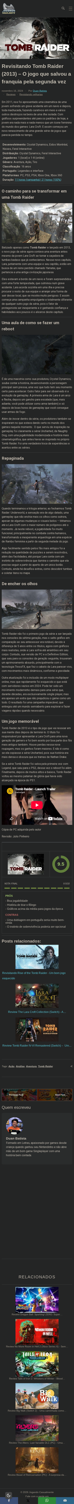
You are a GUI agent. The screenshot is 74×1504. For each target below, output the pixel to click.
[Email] (65, 1500)
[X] (28, 1500)
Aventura (31, 1066)
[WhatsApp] (47, 1500)
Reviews (10, 94)
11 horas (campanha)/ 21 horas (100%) (38, 179)
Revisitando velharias (31, 94)
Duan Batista (40, 90)
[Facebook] (9, 1500)
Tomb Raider (45, 1066)
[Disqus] (37, 1216)
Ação (11, 1066)
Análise (20, 1066)
